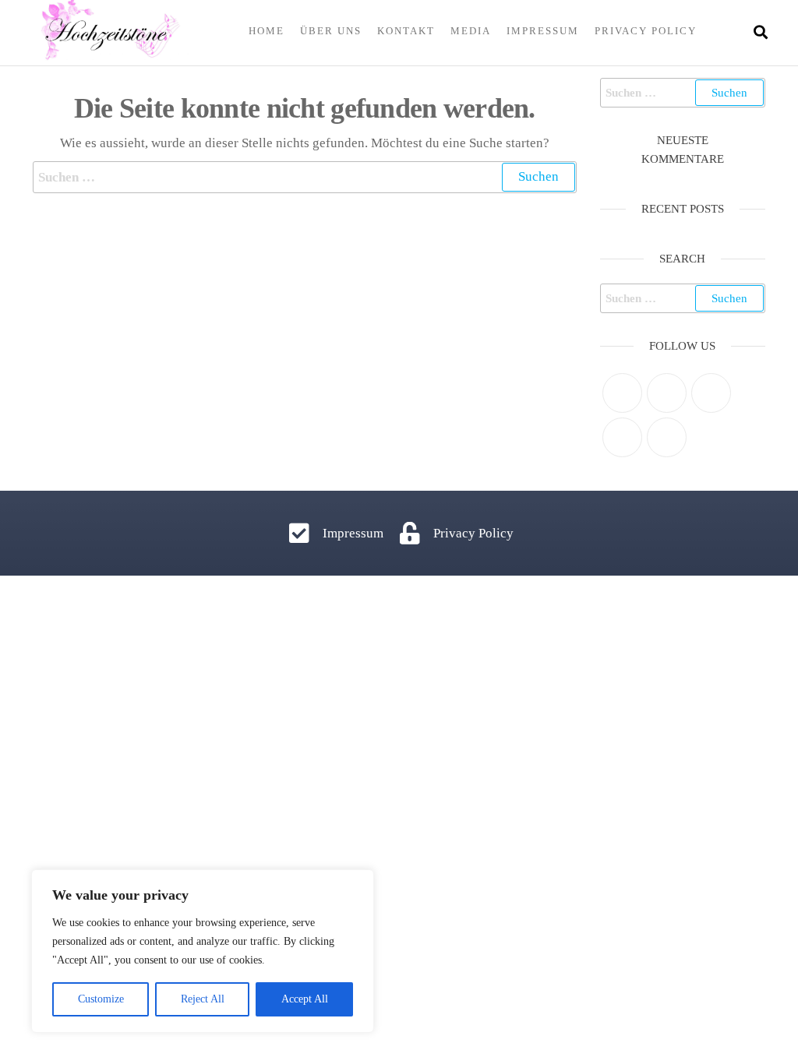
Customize (101, 999)
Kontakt (406, 31)
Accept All (304, 999)
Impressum (543, 31)
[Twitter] (622, 393)
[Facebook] (667, 393)
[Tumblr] (667, 437)
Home (266, 31)
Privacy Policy (646, 31)
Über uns (331, 31)
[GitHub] (622, 437)
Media (470, 31)
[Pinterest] (711, 393)
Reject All (202, 999)
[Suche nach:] (305, 177)
